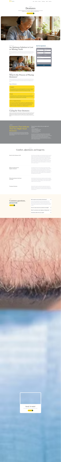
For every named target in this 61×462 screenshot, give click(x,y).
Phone (38, 51)
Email (45, 51)
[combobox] (44, 57)
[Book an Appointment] (30, 410)
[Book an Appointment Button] (31, 13)
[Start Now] (12, 205)
